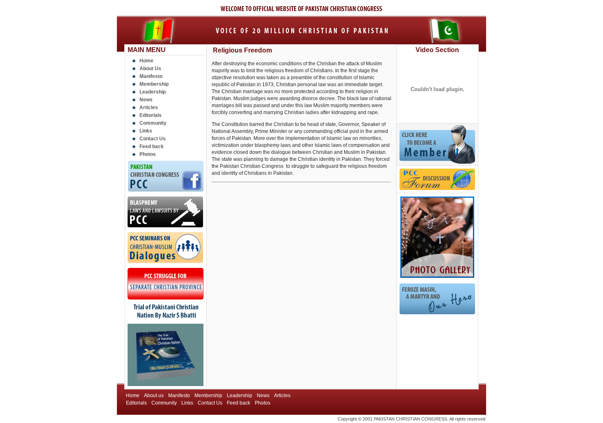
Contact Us (152, 139)
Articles (148, 107)
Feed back (151, 146)
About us (154, 395)
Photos (147, 154)
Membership (154, 84)
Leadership (152, 92)
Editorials (150, 115)
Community (153, 123)
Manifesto (150, 76)
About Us (150, 68)
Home (146, 61)
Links (145, 131)
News (146, 100)
